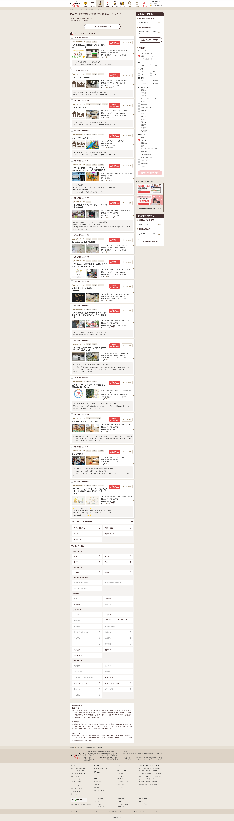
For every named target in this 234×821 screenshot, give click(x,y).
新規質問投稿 (97, 782)
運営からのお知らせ (122, 784)
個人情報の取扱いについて (115, 811)
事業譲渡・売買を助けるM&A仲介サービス (150, 784)
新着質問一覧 (97, 784)
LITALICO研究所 (120, 806)
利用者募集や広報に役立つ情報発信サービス (150, 771)
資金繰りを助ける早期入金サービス (148, 781)
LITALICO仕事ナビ (121, 798)
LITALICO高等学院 (143, 804)
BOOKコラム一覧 (75, 779)
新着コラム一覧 (75, 776)
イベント (119, 765)
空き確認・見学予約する (114, 42)
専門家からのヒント (99, 775)
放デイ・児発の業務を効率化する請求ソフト (150, 768)
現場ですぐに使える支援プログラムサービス (150, 776)
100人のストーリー (76, 781)
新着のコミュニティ (76, 794)
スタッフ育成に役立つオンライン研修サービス (150, 773)
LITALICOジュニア (98, 801)
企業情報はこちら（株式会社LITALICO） (81, 804)
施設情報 (96, 765)
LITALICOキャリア (143, 798)
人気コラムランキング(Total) (78, 768)
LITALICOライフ (143, 801)
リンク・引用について (122, 776)
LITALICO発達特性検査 (122, 804)
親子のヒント (98, 772)
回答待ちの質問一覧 (99, 790)
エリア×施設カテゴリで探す (101, 768)
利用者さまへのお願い (122, 781)
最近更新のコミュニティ (77, 788)
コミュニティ (75, 785)
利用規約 (96, 811)
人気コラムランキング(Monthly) (79, 771)
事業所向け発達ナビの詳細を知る (150, 209)
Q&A (95, 779)
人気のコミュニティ (76, 791)
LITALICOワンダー (121, 801)
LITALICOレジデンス (99, 806)
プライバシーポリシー (139, 811)
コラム (73, 765)
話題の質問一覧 (98, 787)
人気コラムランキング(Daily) (78, 773)
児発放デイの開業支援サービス (147, 779)
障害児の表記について (76, 811)
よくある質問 (120, 773)
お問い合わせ (120, 779)
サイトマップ (120, 787)
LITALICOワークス (98, 798)
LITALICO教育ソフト (99, 804)
